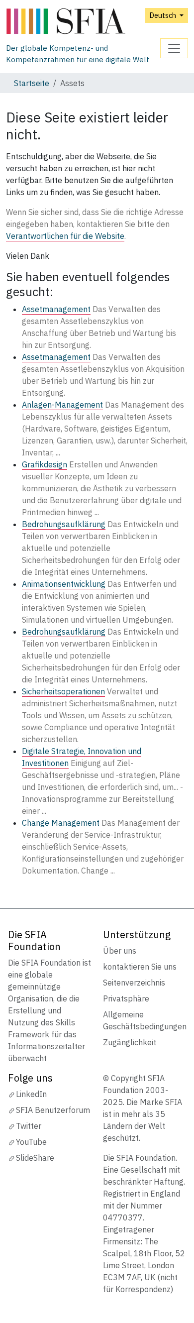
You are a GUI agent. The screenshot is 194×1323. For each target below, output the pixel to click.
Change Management (60, 823)
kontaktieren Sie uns (140, 967)
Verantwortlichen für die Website (65, 236)
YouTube (31, 1142)
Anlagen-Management (62, 405)
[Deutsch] (83, 21)
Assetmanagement (56, 309)
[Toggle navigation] (174, 48)
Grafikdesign (44, 464)
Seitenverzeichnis (134, 983)
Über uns (119, 951)
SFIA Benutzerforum (53, 1110)
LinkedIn (31, 1094)
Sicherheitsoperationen (63, 691)
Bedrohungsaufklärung (63, 524)
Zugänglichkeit (129, 1042)
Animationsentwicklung (63, 584)
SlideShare (35, 1158)
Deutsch (163, 15)
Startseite (31, 83)
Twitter (28, 1126)
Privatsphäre (126, 998)
